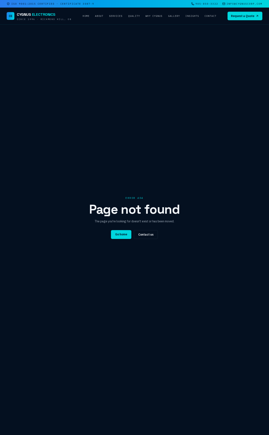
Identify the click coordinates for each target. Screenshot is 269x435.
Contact (210, 15)
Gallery (174, 15)
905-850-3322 (206, 3)
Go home (121, 234)
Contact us (145, 234)
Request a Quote (242, 16)
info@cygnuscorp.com (244, 3)
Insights (192, 15)
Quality (134, 15)
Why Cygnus (153, 15)
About (99, 15)
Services (116, 15)
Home (86, 15)
